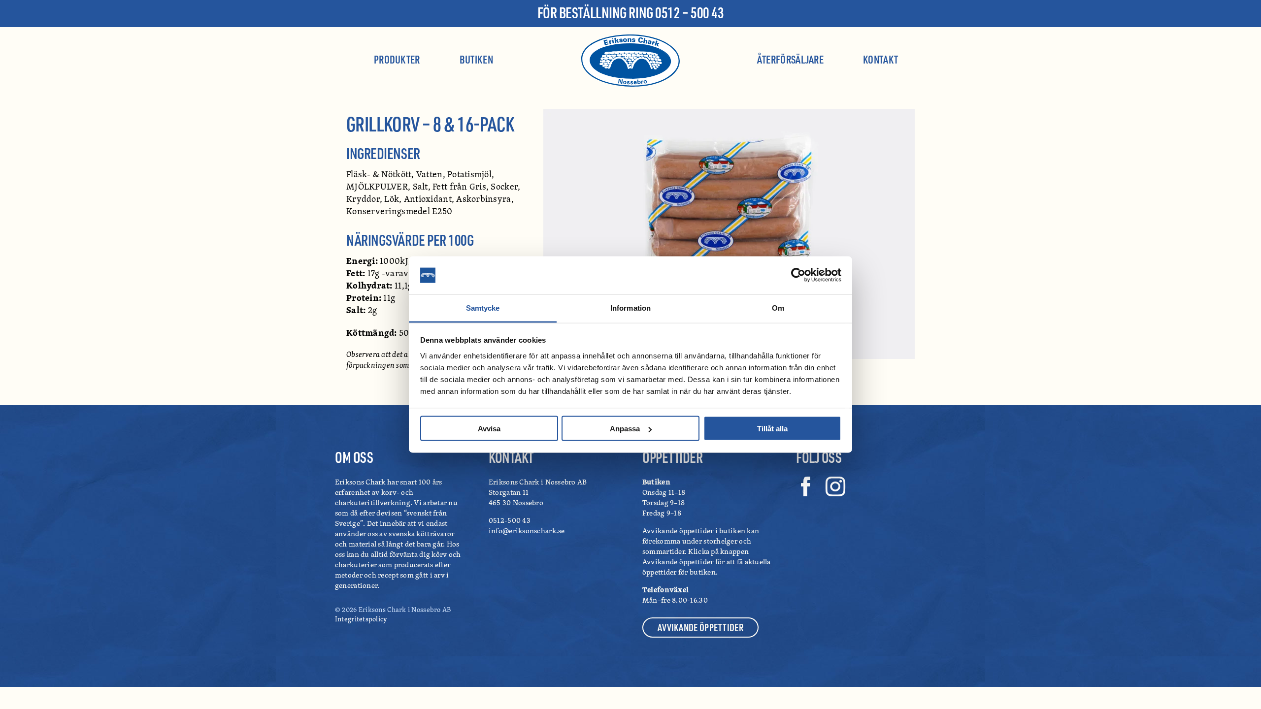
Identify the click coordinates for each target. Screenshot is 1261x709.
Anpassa (625, 428)
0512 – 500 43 (689, 12)
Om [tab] (778, 307)
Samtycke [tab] (483, 307)
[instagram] (835, 486)
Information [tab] (630, 307)
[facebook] (806, 486)
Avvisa (489, 428)
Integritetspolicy (361, 618)
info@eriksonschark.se (527, 530)
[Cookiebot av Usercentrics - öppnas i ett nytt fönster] (798, 275)
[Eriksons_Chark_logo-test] (630, 39)
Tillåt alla (772, 428)
